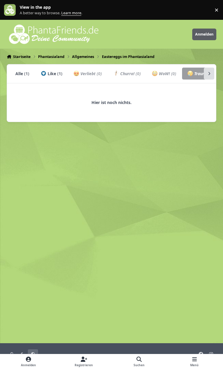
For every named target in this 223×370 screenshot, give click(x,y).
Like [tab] (54, 73)
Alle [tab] (22, 73)
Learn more (11, 10)
